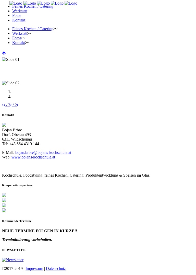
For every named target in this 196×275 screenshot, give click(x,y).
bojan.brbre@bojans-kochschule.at (43, 152)
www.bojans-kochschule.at (33, 157)
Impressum (34, 268)
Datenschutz (56, 268)
